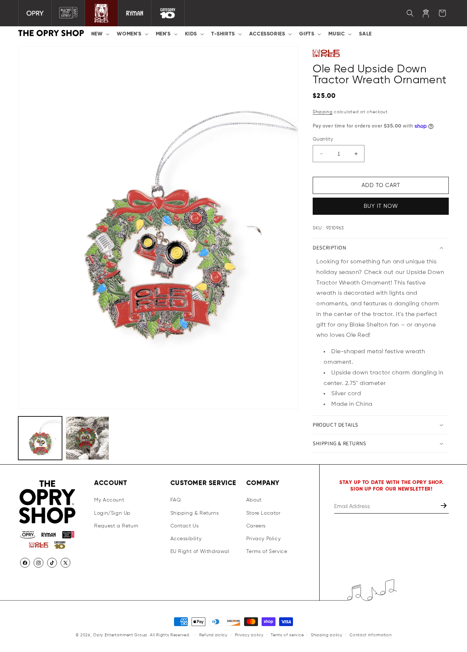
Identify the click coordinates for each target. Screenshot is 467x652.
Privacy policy (249, 635)
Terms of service (287, 635)
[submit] (444, 507)
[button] (100, 34)
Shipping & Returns (194, 513)
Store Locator (263, 513)
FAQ (175, 500)
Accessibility (186, 538)
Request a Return (116, 526)
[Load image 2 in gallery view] (87, 438)
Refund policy (213, 635)
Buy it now (381, 206)
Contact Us (184, 526)
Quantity (323, 139)
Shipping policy (327, 635)
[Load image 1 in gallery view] (40, 438)
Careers (256, 526)
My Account (109, 500)
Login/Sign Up (112, 513)
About (254, 500)
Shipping (323, 112)
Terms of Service (266, 551)
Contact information (370, 635)
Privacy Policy (263, 538)
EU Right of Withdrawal (199, 551)
